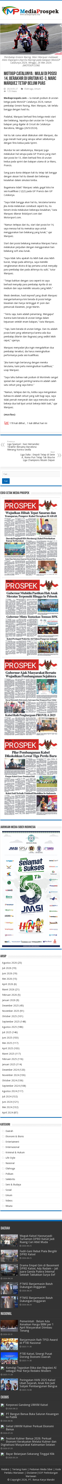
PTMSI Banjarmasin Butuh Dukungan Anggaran (36, 1285)
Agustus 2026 (9, 962)
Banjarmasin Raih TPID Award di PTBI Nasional (39, 1341)
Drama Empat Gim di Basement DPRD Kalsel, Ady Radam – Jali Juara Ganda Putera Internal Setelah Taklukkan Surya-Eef (39, 1270)
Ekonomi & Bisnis (15, 1136)
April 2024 (7, 1112)
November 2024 (10, 1075)
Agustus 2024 (9, 1091)
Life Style (10, 1157)
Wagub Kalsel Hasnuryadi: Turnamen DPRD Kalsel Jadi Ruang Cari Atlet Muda (37, 1239)
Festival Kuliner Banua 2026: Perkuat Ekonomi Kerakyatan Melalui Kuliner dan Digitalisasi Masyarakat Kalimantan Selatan (28, 1441)
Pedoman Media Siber (41, 1469)
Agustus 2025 (9, 1027)
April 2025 (7, 1048)
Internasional (12, 1147)
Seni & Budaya (13, 1184)
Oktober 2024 (9, 1080)
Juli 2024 (6, 1096)
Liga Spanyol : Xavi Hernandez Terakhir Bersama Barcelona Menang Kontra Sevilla (23, 445)
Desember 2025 (10, 1005)
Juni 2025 (7, 1037)
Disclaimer (32, 1472)
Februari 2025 (9, 1059)
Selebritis (10, 1179)
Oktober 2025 (9, 1016)
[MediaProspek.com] (31, 9)
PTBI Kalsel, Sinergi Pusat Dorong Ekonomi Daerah (36, 1355)
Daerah (9, 1131)
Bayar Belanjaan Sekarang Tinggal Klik (30, 1454)
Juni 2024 (7, 1101)
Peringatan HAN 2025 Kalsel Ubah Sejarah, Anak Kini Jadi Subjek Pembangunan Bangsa (38, 1383)
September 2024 (11, 1085)
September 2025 (11, 1021)
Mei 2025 (7, 1043)
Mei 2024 (7, 1107)
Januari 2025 (9, 1064)
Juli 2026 (6, 968)
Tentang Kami (19, 1469)
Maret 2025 (8, 1053)
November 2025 (10, 1011)
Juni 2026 (7, 973)
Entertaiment (12, 1141)
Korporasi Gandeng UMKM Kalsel (27, 1405)
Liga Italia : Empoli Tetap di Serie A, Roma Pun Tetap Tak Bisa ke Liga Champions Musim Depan (37, 456)
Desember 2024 (10, 1069)
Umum (37, 89)
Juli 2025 (6, 1032)
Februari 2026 (9, 994)
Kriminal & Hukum (15, 1152)
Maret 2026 (8, 989)
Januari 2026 (9, 1000)
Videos (9, 1200)
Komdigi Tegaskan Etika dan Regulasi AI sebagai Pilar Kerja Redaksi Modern (31, 1369)
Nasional (10, 1163)
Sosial (9, 1190)
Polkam (9, 1173)
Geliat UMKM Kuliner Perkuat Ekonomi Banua (30, 1428)
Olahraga (28, 89)
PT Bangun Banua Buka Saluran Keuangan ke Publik (32, 1415)
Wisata (9, 1206)
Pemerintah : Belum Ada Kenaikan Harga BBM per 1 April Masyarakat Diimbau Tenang (37, 1326)
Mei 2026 (7, 978)
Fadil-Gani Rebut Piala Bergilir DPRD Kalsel (38, 1253)
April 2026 (7, 984)
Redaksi (5, 1469)
